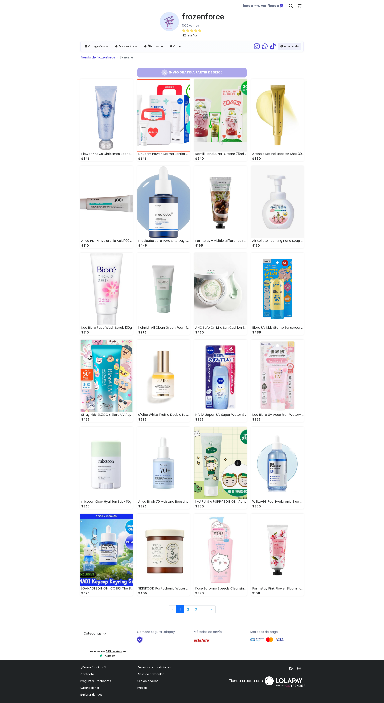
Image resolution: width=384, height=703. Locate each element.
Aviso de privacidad (150, 674)
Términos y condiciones (154, 667)
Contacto (87, 674)
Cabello (178, 46)
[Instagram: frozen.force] (257, 47)
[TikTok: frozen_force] (273, 47)
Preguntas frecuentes (95, 681)
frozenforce (97, 57)
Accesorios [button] (126, 46)
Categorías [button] (96, 46)
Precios (142, 688)
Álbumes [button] (153, 46)
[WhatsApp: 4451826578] (265, 47)
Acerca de (291, 46)
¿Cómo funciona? (93, 667)
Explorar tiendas (91, 695)
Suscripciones (90, 688)
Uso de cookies (147, 681)
